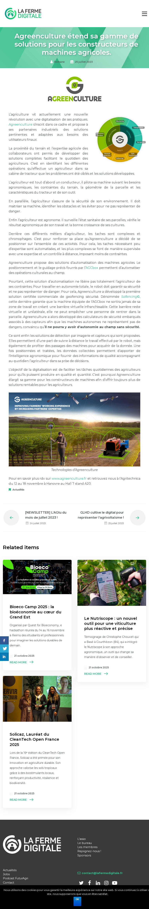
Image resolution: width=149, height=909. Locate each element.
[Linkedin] (98, 884)
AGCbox (92, 268)
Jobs (6, 874)
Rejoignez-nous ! (89, 851)
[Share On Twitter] (4, 648)
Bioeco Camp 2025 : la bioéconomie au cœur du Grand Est (35, 611)
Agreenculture (20, 124)
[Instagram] (106, 884)
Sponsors (84, 855)
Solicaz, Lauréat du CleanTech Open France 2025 (34, 739)
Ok (77, 899)
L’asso (81, 839)
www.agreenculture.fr (69, 478)
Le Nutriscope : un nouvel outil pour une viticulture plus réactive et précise (110, 623)
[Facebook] (90, 884)
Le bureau (84, 843)
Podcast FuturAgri (15, 878)
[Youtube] (114, 884)
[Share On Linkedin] (4, 657)
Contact (8, 882)
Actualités (18, 489)
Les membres (87, 847)
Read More (18, 662)
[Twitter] (81, 884)
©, (130, 297)
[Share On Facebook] (4, 640)
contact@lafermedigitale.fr (102, 873)
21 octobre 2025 (24, 655)
